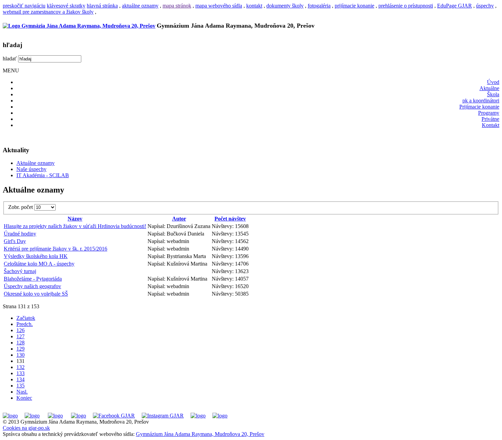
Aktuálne (489, 88)
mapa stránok (177, 6)
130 (20, 355)
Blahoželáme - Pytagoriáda (33, 279)
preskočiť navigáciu (24, 6)
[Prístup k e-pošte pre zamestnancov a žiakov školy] (32, 415)
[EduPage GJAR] (10, 415)
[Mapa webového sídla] (198, 415)
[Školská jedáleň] (55, 415)
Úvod (493, 82)
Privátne (490, 119)
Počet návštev (230, 219)
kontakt (254, 6)
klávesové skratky (66, 6)
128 (20, 342)
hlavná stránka (102, 6)
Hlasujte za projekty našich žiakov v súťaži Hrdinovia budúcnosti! (75, 226)
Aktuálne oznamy (35, 163)
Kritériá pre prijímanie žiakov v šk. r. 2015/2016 (55, 249)
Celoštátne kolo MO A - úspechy (39, 264)
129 (20, 349)
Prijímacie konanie (479, 107)
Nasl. (22, 392)
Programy (488, 113)
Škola (493, 94)
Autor (179, 219)
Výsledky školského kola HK (36, 256)
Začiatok (25, 318)
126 (20, 330)
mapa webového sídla (218, 6)
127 (20, 336)
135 (20, 385)
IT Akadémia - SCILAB (42, 175)
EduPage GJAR (454, 6)
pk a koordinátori (480, 100)
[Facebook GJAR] (114, 415)
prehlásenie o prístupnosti (405, 6)
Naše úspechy (31, 169)
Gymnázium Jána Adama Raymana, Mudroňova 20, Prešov (200, 434)
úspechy (485, 6)
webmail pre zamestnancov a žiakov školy (48, 12)
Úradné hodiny (20, 234)
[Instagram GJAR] (163, 415)
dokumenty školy (285, 6)
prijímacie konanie (354, 6)
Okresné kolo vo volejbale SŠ (36, 294)
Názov (75, 219)
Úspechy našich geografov (32, 286)
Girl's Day (15, 241)
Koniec (24, 398)
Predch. (24, 324)
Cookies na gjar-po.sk (26, 428)
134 (20, 379)
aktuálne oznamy (140, 6)
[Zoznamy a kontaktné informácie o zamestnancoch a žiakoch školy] (78, 415)
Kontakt (490, 125)
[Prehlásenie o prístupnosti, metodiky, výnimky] (219, 415)
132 (20, 367)
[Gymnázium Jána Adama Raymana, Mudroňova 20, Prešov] (79, 26)
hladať (10, 58)
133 (20, 373)
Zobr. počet (21, 207)
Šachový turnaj (20, 271)
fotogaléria (319, 6)
